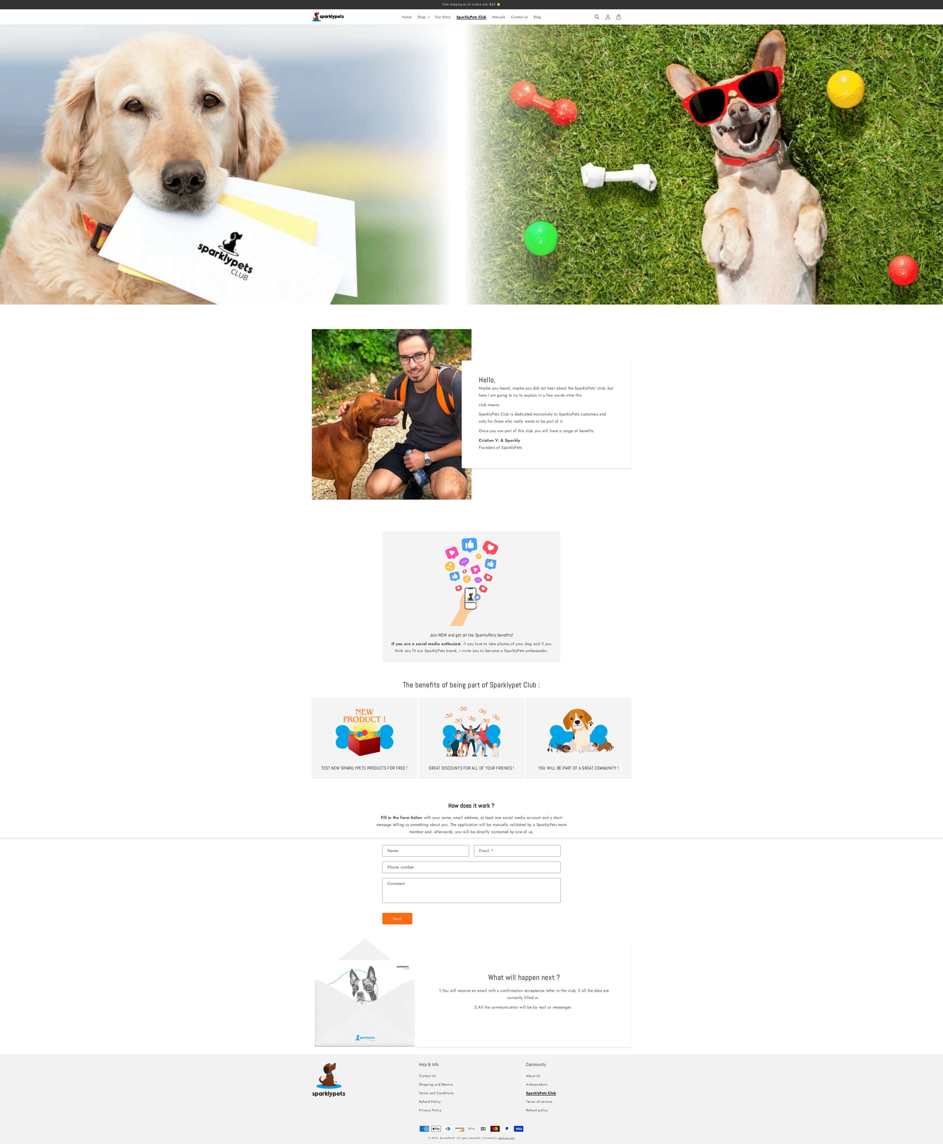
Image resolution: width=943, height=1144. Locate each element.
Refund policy (537, 1110)
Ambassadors (537, 1084)
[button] (423, 17)
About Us (533, 1075)
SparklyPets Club (541, 1093)
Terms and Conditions (436, 1093)
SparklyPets (446, 1138)
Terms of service (539, 1101)
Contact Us (427, 1075)
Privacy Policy (430, 1110)
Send (397, 918)
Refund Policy (430, 1101)
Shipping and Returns (436, 1084)
